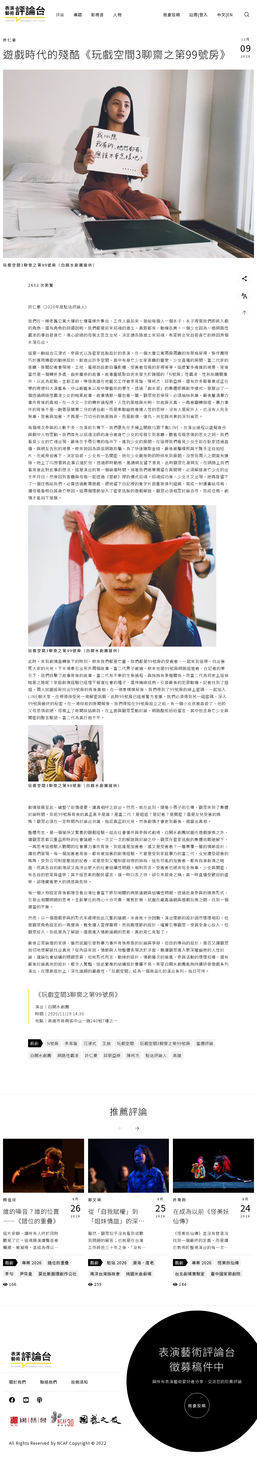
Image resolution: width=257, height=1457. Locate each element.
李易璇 (71, 1043)
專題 (78, 15)
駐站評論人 (156, 1055)
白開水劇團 (40, 1055)
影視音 (97, 15)
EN (230, 15)
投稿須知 (79, 1382)
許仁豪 (10, 39)
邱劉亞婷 (112, 1055)
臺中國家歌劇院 (226, 1274)
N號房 (53, 1043)
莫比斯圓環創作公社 (57, 1274)
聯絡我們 (48, 1382)
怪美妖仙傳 (228, 1263)
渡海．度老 (143, 1263)
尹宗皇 (26, 1274)
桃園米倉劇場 (139, 1274)
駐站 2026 (117, 1263)
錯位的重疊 (58, 1263)
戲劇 (34, 1043)
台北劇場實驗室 (190, 1274)
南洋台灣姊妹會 (105, 1274)
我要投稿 (171, 15)
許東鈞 (179, 1199)
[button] (119, 1128)
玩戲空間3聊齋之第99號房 (165, 1043)
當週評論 (204, 1043)
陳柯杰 (133, 1055)
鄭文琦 (95, 1199)
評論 (60, 15)
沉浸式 (90, 1043)
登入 (203, 15)
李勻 (9, 1274)
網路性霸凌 (68, 1055)
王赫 (106, 1043)
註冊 (193, 15)
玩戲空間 (125, 1043)
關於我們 (17, 1382)
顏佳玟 (10, 1199)
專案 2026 (32, 1263)
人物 (117, 15)
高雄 (177, 1055)
